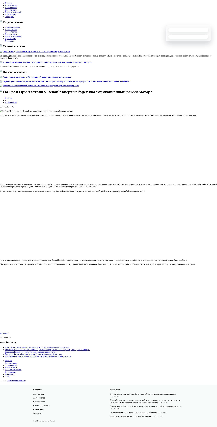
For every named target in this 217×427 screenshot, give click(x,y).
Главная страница (12, 27)
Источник (4, 333)
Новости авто (11, 10)
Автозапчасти (11, 5)
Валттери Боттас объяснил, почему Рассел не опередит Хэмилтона (33, 354)
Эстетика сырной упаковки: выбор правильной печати (133, 412)
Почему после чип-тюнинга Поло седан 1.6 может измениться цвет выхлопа (37, 77)
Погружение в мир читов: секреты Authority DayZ (131, 416)
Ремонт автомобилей (16, 381)
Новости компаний (13, 12)
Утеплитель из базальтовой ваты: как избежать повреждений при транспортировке (41, 86)
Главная (8, 3)
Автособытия (11, 8)
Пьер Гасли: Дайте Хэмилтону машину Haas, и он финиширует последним (36, 51)
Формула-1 (9, 17)
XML (7, 376)
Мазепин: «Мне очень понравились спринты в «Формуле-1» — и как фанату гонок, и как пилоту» (47, 62)
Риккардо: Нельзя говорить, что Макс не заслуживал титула (30, 352)
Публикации (10, 14)
